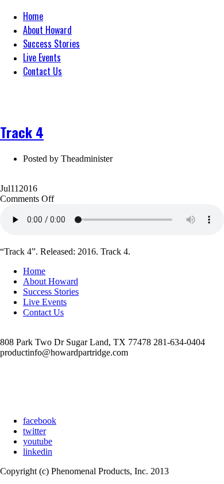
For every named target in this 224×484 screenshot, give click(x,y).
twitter (34, 431)
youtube (37, 441)
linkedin (37, 451)
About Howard (47, 30)
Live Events (42, 57)
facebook (39, 421)
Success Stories (51, 43)
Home (33, 16)
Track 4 (22, 132)
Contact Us (42, 71)
